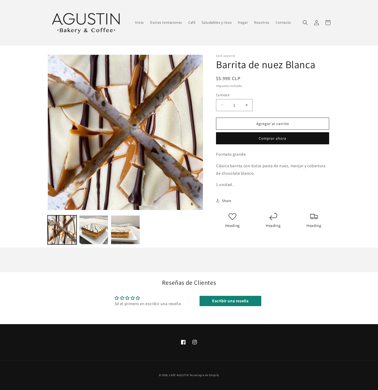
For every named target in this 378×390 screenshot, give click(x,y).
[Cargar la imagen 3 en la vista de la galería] (125, 229)
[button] (305, 22)
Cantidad (222, 95)
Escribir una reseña (230, 301)
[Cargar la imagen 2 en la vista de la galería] (93, 229)
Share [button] (226, 200)
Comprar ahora (272, 138)
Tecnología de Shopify (204, 375)
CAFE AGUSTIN (178, 375)
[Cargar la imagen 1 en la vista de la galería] (62, 229)
